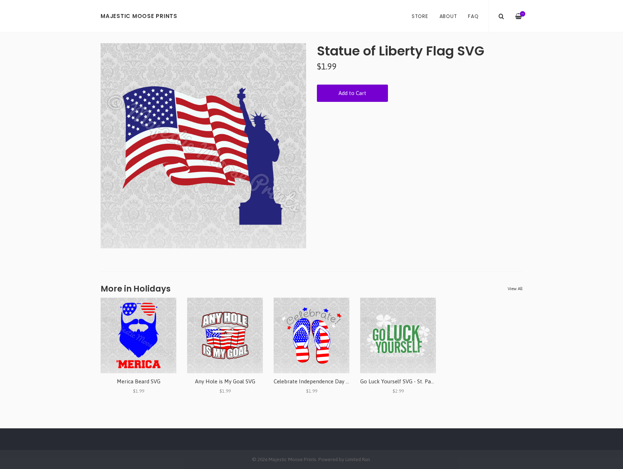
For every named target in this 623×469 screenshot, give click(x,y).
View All (515, 288)
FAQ (473, 16)
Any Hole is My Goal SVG (225, 381)
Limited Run (357, 459)
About (448, 16)
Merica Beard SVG (138, 381)
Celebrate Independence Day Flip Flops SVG (327, 381)
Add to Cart (352, 93)
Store (420, 16)
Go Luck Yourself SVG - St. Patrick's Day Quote (416, 381)
